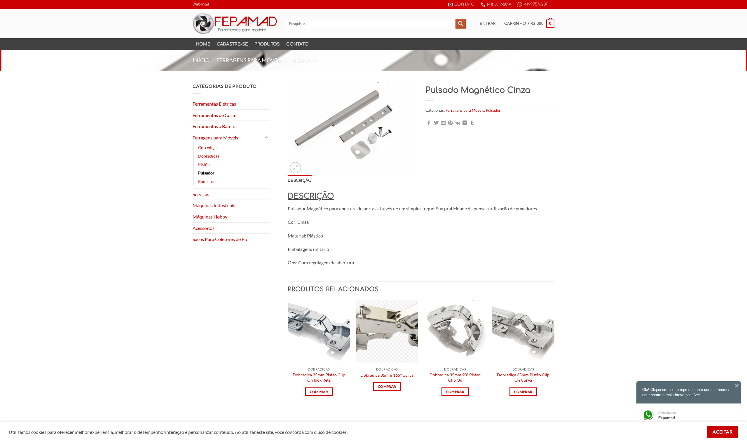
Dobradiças (208, 155)
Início (201, 60)
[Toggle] (266, 137)
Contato (297, 44)
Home (203, 44)
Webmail (201, 4)
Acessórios (203, 228)
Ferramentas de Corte (214, 115)
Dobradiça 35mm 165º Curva (386, 375)
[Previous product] (549, 60)
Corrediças (208, 147)
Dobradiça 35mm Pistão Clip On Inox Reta (319, 377)
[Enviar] (460, 24)
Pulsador (303, 60)
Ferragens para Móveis (249, 60)
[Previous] (288, 353)
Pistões (204, 164)
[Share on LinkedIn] (464, 123)
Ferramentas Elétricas (214, 103)
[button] (488, 23)
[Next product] (537, 60)
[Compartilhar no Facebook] (429, 123)
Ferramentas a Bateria (215, 126)
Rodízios (206, 181)
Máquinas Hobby (210, 216)
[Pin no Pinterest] (450, 123)
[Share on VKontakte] (457, 123)
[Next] (554, 353)
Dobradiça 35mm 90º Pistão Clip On (455, 377)
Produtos (267, 44)
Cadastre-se (232, 44)
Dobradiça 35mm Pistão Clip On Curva (523, 377)
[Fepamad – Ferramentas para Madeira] (235, 23)
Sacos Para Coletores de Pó (220, 239)
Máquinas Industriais (214, 205)
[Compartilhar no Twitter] (436, 123)
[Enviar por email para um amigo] (443, 123)
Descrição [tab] (300, 181)
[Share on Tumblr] (472, 123)
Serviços (201, 194)
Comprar (319, 392)
